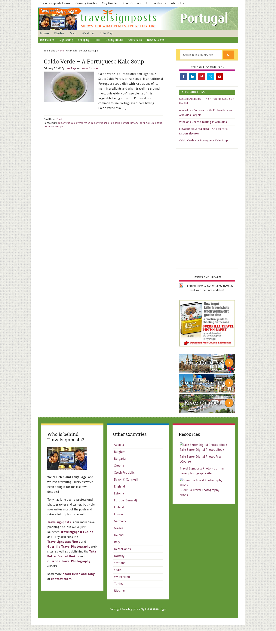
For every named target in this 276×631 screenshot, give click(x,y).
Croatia (119, 465)
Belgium (119, 452)
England (119, 486)
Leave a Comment (90, 68)
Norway (119, 556)
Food (59, 119)
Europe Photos (156, 3)
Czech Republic (124, 472)
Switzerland (122, 577)
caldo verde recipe (80, 123)
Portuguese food (130, 123)
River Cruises (132, 3)
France (118, 514)
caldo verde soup (100, 123)
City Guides (110, 3)
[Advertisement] (207, 208)
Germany (120, 521)
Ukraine (119, 591)
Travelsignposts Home (55, 3)
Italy (117, 542)
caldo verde (64, 123)
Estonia (119, 493)
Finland (119, 507)
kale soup (115, 123)
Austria (119, 445)
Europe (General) (125, 500)
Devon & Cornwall (126, 479)
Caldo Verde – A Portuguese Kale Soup (94, 61)
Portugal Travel (138, 18)
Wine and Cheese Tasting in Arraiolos (203, 122)
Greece (118, 528)
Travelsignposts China (76, 532)
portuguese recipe (53, 126)
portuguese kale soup (151, 123)
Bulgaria (120, 458)
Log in (163, 609)
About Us (177, 3)
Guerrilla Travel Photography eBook (199, 492)
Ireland (119, 535)
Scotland (120, 563)
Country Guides (86, 3)
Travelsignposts (59, 522)
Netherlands (122, 549)
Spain (117, 570)
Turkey (118, 584)
